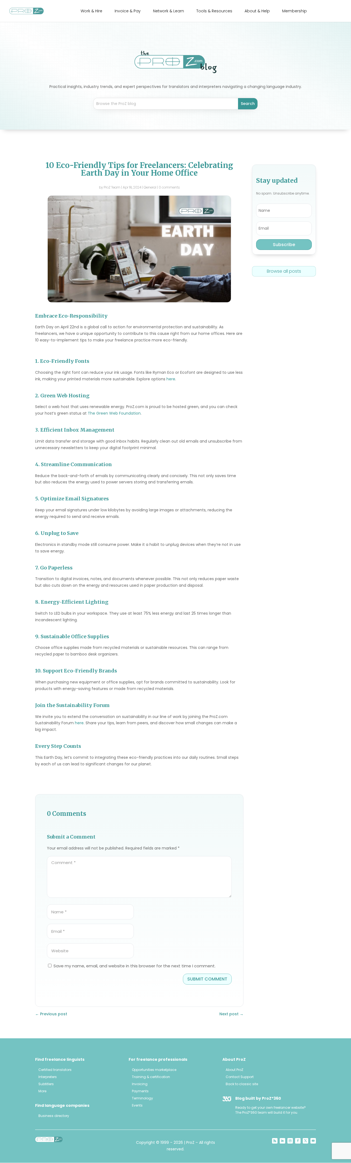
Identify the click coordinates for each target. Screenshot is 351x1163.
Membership (294, 11)
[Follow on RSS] (275, 1141)
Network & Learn (168, 11)
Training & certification (151, 1076)
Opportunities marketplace (154, 1069)
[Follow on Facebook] (298, 1141)
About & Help (257, 11)
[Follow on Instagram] (290, 1141)
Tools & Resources (214, 11)
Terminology (142, 1098)
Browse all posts (284, 271)
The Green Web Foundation (114, 413)
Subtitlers (46, 1084)
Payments (140, 1091)
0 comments (169, 187)
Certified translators (55, 1069)
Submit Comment (207, 979)
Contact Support (240, 1076)
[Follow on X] (305, 1141)
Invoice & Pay (128, 11)
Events (137, 1105)
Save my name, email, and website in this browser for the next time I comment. (134, 966)
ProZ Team (112, 187)
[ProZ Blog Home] (175, 62)
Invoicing (140, 1084)
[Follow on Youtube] (313, 1141)
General (150, 187)
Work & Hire (91, 11)
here (170, 379)
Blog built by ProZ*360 (258, 1098)
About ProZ (234, 1069)
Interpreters (47, 1076)
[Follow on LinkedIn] (282, 1141)
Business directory (53, 1115)
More (42, 1091)
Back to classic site (242, 1084)
